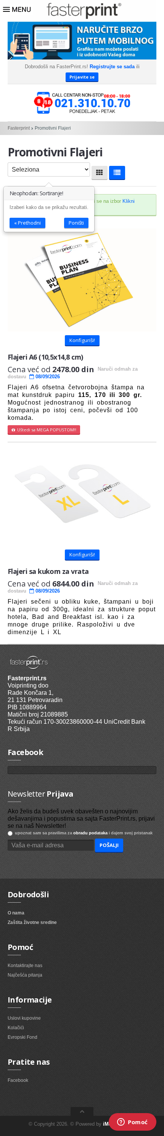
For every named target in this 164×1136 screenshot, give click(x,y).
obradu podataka (90, 833)
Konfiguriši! (82, 340)
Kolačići (16, 1027)
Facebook (18, 1080)
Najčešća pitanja (25, 975)
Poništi (76, 222)
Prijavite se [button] (82, 77)
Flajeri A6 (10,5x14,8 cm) (45, 357)
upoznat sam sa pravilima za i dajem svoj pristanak (83, 833)
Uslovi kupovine (24, 1018)
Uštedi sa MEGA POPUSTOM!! (45, 429)
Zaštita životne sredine (32, 922)
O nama (16, 913)
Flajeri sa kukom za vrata (48, 571)
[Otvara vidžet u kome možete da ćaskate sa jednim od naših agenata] (132, 1122)
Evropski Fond (22, 1037)
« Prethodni (27, 222)
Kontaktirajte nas (25, 965)
